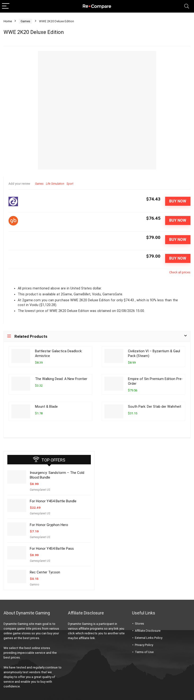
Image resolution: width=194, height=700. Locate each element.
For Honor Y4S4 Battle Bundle (53, 501)
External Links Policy (148, 638)
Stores (139, 623)
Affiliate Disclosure (147, 630)
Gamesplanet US (40, 489)
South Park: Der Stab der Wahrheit (154, 407)
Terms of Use (144, 652)
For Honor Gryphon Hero (49, 525)
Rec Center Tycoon (45, 572)
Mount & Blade (46, 407)
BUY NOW (177, 201)
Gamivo (34, 584)
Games (25, 21)
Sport (69, 183)
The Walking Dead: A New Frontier (61, 379)
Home (8, 21)
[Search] (186, 6)
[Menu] (5, 6)
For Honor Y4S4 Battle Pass (52, 548)
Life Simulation (55, 183)
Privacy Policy (144, 645)
